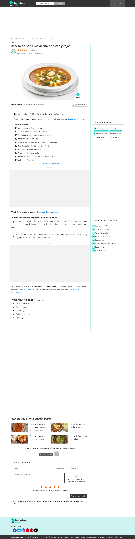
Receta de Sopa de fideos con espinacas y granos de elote (39, 427)
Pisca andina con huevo (103, 236)
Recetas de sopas (28, 289)
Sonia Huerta (22, 54)
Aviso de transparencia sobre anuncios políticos (100, 537)
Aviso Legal (45, 537)
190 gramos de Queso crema (30, 128)
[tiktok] (36, 530)
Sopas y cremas (20, 39)
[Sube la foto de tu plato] (56, 454)
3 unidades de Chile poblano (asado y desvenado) (38, 142)
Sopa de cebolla (113, 137)
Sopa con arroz (115, 133)
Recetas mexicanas (76, 119)
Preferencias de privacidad (77, 537)
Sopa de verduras (101, 133)
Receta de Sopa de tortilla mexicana (77, 426)
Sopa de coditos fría (102, 229)
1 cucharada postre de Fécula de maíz (33, 146)
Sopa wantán (99, 240)
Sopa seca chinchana (102, 226)
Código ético (118, 537)
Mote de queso (100, 250)
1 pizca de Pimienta (26, 160)
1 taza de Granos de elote (28, 138)
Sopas (28, 39)
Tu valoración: (37, 490)
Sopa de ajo (101, 137)
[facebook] (15, 530)
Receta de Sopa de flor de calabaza (79, 438)
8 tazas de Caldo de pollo (28, 153)
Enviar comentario (78, 496)
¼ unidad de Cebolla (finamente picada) (34, 135)
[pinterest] (32, 530)
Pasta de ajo (99, 247)
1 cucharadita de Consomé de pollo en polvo (36, 156)
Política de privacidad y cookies (59, 537)
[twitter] (19, 530)
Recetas (13, 39)
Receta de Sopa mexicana (48, 212)
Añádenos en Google (81, 105)
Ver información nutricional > (50, 163)
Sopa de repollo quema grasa (105, 243)
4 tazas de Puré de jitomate (29, 149)
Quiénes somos (36, 537)
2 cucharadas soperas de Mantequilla (33, 131)
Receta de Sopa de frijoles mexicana (37, 438)
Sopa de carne (116, 128)
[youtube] (27, 530)
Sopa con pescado (101, 128)
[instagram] (23, 530)
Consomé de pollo (101, 233)
